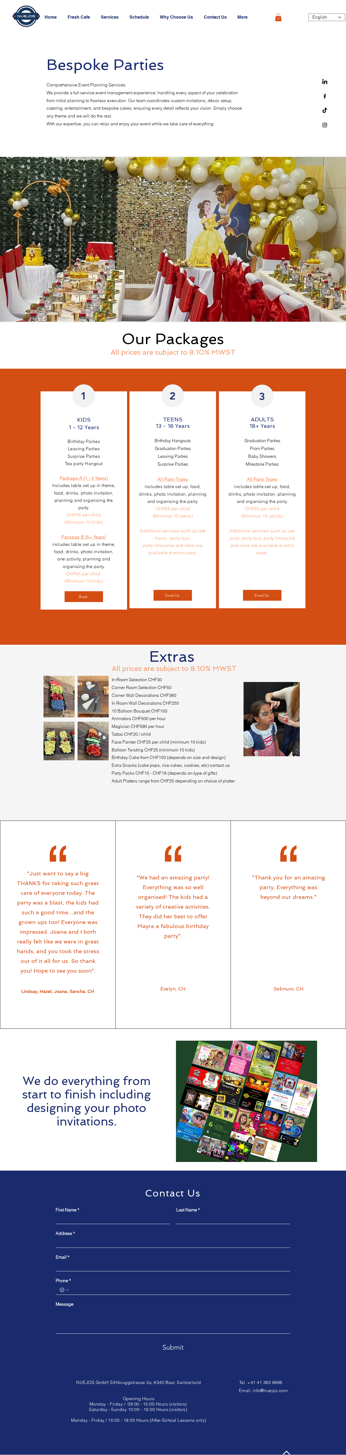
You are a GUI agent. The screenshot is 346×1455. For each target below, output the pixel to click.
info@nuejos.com (270, 1390)
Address (65, 1233)
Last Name (188, 1209)
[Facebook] (325, 96)
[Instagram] (325, 125)
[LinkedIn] (325, 82)
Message (65, 1304)
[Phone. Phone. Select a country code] (64, 1290)
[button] (278, 17)
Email (62, 1257)
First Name (67, 1209)
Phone (63, 1280)
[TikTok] (325, 110)
